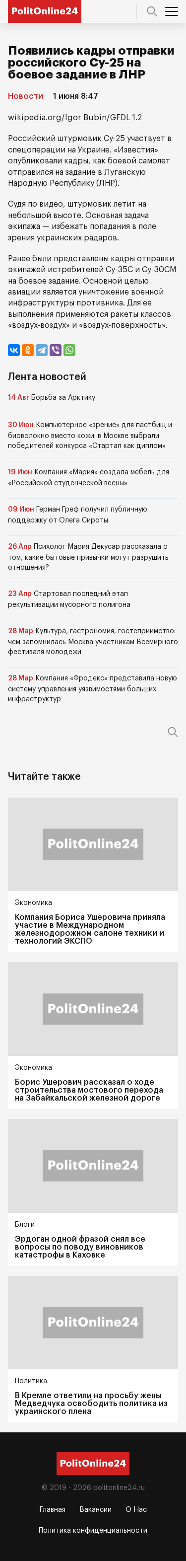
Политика (31, 1381)
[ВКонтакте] (14, 350)
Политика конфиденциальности (93, 1530)
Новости (25, 96)
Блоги (25, 1224)
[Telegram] (42, 350)
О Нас (136, 1509)
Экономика (33, 902)
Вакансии (95, 1509)
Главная (52, 1509)
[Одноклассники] (28, 350)
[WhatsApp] (69, 350)
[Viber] (56, 350)
